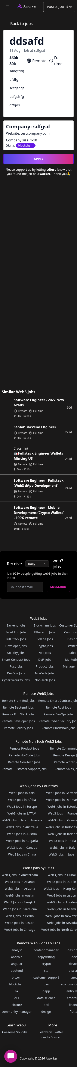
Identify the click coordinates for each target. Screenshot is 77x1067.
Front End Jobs (16, 632)
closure (17, 1005)
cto (46, 971)
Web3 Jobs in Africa (22, 800)
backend (17, 971)
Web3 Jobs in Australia (22, 827)
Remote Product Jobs (24, 748)
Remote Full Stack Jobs (18, 714)
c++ (16, 998)
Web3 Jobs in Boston (19, 923)
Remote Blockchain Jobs (58, 728)
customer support (46, 977)
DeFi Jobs (44, 660)
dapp (46, 991)
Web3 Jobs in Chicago (19, 930)
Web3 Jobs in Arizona (20, 888)
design (46, 1012)
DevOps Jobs (16, 673)
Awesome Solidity (14, 1032)
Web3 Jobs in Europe (22, 806)
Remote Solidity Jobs (18, 728)
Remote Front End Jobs (18, 701)
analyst (17, 950)
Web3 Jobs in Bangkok (20, 902)
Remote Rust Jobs (58, 707)
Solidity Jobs (16, 653)
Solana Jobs (45, 639)
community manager (17, 1012)
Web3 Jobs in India (62, 841)
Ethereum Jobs (44, 632)
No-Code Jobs (44, 673)
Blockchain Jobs (45, 625)
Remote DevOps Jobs (58, 714)
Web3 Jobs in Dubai (62, 875)
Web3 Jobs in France (62, 813)
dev (74, 957)
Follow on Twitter (51, 1032)
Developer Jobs (16, 646)
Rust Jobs (16, 666)
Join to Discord (51, 1037)
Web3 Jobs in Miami (61, 909)
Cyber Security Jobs (16, 680)
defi (46, 1005)
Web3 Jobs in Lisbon (61, 895)
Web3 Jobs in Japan (62, 854)
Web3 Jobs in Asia (22, 793)
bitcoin (17, 977)
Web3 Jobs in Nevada (61, 923)
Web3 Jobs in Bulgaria (22, 841)
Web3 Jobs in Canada (22, 847)
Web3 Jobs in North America (22, 820)
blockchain (16, 984)
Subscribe (58, 587)
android (16, 957)
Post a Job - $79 (59, 7)
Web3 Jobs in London (62, 902)
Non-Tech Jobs (45, 680)
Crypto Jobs (45, 646)
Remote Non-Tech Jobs (24, 762)
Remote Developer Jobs (18, 721)
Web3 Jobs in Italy (62, 847)
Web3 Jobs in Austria (22, 834)
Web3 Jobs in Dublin (61, 882)
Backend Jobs (15, 625)
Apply (38, 159)
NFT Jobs (44, 653)
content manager (46, 950)
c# (16, 991)
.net (74, 977)
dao (46, 984)
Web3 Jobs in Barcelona (20, 909)
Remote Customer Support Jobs (24, 769)
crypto (46, 964)
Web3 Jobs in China (22, 854)
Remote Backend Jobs (18, 707)
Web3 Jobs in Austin (20, 895)
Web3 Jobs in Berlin (20, 916)
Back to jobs (21, 23)
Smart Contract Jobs (16, 660)
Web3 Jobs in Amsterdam (20, 875)
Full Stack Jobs (16, 639)
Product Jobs (45, 666)
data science (46, 998)
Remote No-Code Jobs (24, 755)
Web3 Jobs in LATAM (21, 813)
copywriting (46, 957)
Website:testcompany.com (28, 133)
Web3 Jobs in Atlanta (20, 882)
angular (16, 964)
